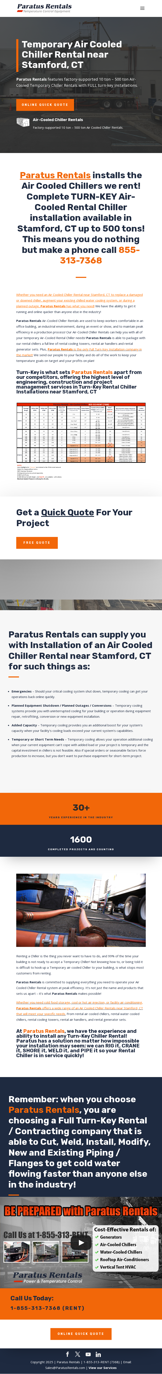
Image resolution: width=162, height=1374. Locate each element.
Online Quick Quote (45, 105)
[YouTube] (88, 1354)
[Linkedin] (98, 1354)
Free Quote (37, 543)
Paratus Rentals (55, 175)
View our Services (103, 1368)
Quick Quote (67, 512)
